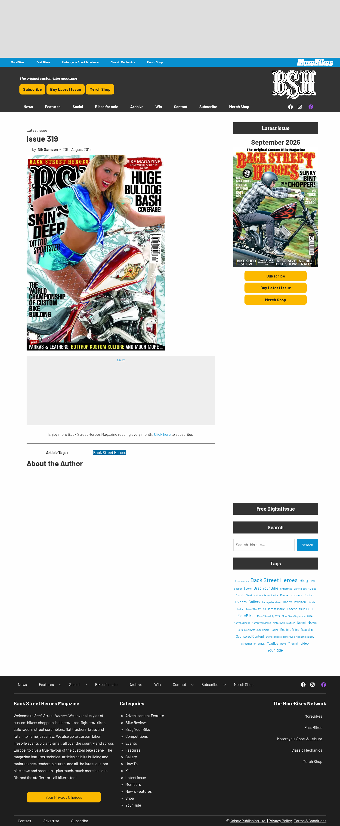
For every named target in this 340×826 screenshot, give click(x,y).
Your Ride (275, 650)
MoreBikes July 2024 (268, 616)
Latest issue (37, 130)
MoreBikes (246, 615)
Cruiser (285, 595)
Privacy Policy (280, 820)
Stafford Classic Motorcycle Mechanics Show (290, 636)
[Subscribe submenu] (224, 684)
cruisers (296, 595)
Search (307, 545)
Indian (240, 609)
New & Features (138, 791)
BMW (312, 580)
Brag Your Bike (265, 588)
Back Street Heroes (109, 452)
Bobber (238, 588)
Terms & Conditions (310, 820)
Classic (240, 595)
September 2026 (275, 142)
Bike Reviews (136, 722)
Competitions (136, 736)
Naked (301, 623)
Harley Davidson (294, 602)
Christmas (286, 588)
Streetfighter (248, 643)
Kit (264, 609)
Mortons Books (242, 622)
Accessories (242, 580)
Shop (129, 798)
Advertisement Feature (144, 715)
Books (248, 588)
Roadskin (307, 629)
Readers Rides (289, 629)
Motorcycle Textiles (284, 622)
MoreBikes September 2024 (297, 616)
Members (133, 784)
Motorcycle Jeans (261, 622)
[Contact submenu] (192, 684)
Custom (309, 595)
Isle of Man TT (253, 609)
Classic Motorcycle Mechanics (262, 595)
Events (241, 602)
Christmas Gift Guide (305, 588)
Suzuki (261, 643)
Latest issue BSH (300, 609)
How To (131, 763)
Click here (162, 434)
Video (304, 643)
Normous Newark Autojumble (253, 629)
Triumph (293, 643)
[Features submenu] (60, 684)
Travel (283, 643)
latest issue (276, 609)
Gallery (254, 601)
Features (132, 750)
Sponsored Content (250, 636)
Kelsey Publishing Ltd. (248, 820)
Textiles (272, 643)
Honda (311, 602)
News (312, 622)
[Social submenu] (86, 684)
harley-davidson (271, 602)
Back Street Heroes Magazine (46, 703)
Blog (304, 580)
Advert (121, 359)
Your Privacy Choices (64, 797)
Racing (274, 629)
